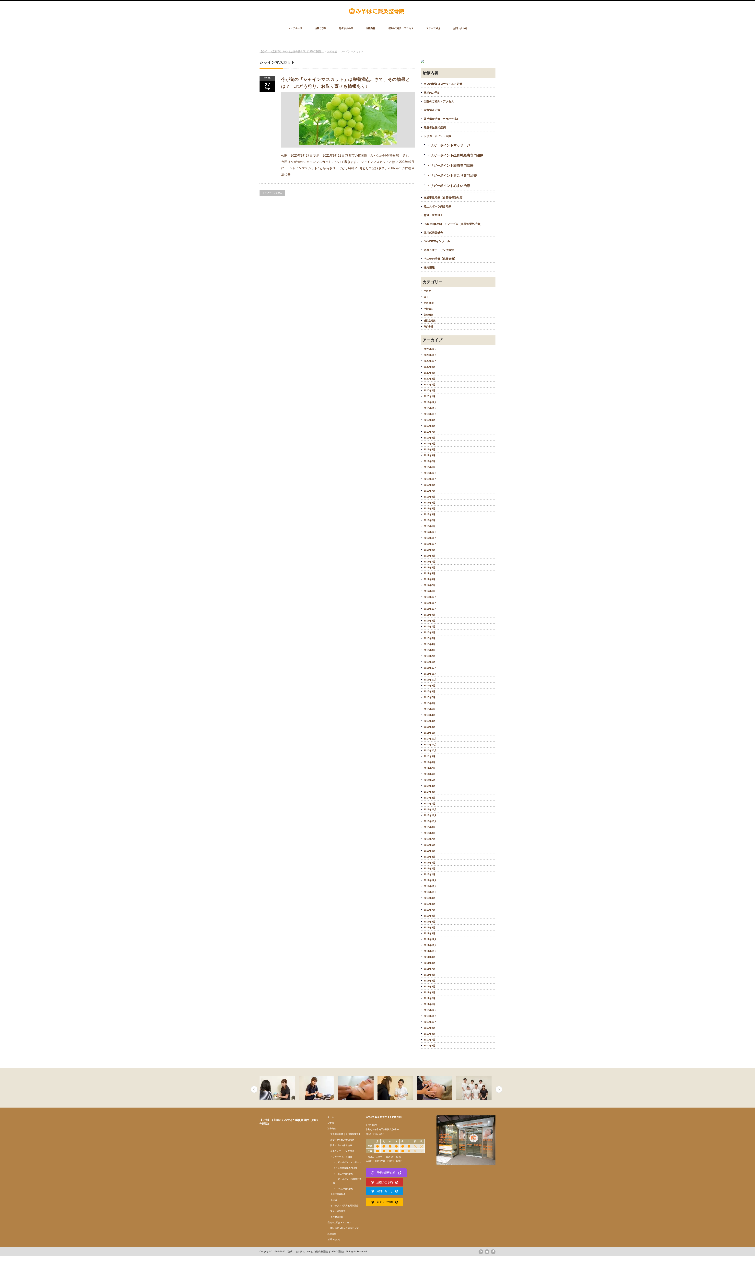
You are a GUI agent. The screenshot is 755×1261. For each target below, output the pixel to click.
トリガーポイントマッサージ (448, 145)
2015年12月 (430, 668)
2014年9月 (429, 756)
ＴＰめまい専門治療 (343, 1188)
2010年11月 (430, 1016)
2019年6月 (429, 437)
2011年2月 (429, 998)
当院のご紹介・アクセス (401, 28)
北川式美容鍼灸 (433, 232)
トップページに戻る (272, 193)
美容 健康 (429, 303)
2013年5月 (429, 850)
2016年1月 (429, 662)
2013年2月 (429, 868)
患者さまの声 (346, 28)
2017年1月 (429, 591)
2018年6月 (429, 496)
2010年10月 (430, 1022)
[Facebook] (493, 1251)
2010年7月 (429, 1039)
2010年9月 (429, 1028)
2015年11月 (430, 673)
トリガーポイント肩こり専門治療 (452, 175)
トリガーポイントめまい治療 (448, 186)
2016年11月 (430, 603)
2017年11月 (430, 538)
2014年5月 (429, 780)
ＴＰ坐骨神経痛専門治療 (345, 1168)
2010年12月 (430, 1010)
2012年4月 (429, 927)
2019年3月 (429, 455)
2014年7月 (429, 768)
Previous (254, 1089)
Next (498, 1089)
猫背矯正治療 (432, 110)
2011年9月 (429, 957)
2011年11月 (430, 945)
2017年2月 (429, 585)
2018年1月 (429, 526)
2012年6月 (429, 915)
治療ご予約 (320, 28)
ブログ (427, 291)
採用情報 (429, 267)
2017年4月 (429, 573)
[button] (386, 1172)
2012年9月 (429, 898)
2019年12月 (430, 402)
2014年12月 (430, 738)
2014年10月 (430, 750)
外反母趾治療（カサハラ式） (441, 118)
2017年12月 (430, 532)
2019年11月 (430, 408)
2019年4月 (429, 449)
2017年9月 (429, 549)
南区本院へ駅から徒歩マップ (344, 1228)
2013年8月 (429, 833)
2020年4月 (429, 378)
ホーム (330, 1117)
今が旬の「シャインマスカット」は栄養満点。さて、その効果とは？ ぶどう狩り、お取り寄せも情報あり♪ (345, 83)
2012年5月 (429, 921)
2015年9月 (429, 685)
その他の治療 (336, 1217)
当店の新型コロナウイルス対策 (443, 83)
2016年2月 (429, 656)
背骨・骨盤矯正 (433, 215)
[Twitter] (487, 1251)
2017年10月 (430, 544)
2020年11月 (430, 355)
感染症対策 (430, 320)
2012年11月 (430, 886)
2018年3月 (429, 514)
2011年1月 (429, 1004)
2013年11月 (430, 815)
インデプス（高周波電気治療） (345, 1205)
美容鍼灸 (428, 314)
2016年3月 (429, 650)
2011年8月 (429, 963)
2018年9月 (429, 485)
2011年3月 (429, 992)
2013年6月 (429, 845)
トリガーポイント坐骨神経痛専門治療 (455, 155)
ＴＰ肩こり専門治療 (343, 1173)
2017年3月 (429, 579)
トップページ (295, 28)
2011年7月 (429, 968)
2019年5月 (429, 443)
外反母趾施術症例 (435, 127)
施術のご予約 (432, 92)
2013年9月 (429, 827)
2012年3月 (429, 933)
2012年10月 (430, 892)
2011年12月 (430, 939)
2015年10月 (430, 679)
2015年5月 (429, 709)
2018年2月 (429, 520)
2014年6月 (429, 774)
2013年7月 (429, 839)
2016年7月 (429, 626)
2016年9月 (429, 614)
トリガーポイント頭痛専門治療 (450, 165)
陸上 (426, 297)
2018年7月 (429, 490)
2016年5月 (429, 638)
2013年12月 (430, 809)
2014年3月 (429, 791)
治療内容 (370, 28)
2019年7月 (429, 431)
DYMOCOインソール (437, 241)
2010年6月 (429, 1045)
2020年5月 (429, 372)
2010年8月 (429, 1033)
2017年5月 (429, 567)
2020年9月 (429, 367)
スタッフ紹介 (433, 28)
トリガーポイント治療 (437, 136)
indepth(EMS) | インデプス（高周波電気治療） (453, 223)
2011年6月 (429, 974)
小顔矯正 (428, 308)
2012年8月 (429, 904)
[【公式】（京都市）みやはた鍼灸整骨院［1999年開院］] (377, 12)
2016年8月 (429, 620)
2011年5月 (429, 980)
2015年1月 (429, 732)
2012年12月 (430, 880)
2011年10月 (430, 951)
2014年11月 (430, 744)
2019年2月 (429, 461)
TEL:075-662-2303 (375, 1134)
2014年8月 (429, 762)
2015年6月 (429, 703)
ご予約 (330, 1123)
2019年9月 (429, 420)
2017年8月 (429, 555)
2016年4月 (429, 644)
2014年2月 (429, 797)
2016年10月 (430, 608)
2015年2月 (429, 727)
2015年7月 (429, 697)
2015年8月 (429, 691)
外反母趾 (428, 326)
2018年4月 (429, 508)
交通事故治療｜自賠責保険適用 (345, 1134)
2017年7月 (429, 561)
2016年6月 (429, 632)
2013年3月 (429, 862)
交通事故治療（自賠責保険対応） (444, 197)
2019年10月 (430, 414)
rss (481, 1251)
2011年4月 (429, 986)
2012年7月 (429, 909)
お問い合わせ (460, 28)
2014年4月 (429, 786)
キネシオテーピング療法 (439, 250)
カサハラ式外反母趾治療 (342, 1139)
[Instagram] (481, 1258)
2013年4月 (429, 856)
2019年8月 (429, 426)
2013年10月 (430, 821)
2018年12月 (430, 473)
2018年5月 (429, 502)
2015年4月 (429, 715)
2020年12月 (430, 349)
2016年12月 (430, 597)
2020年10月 (430, 361)
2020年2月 (429, 390)
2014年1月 (429, 803)
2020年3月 (429, 384)
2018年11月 (430, 479)
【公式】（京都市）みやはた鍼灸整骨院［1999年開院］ (315, 1251)
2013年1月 (429, 874)
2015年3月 (429, 721)
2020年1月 (429, 396)
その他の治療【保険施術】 (440, 258)
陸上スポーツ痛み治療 (437, 206)
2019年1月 (429, 467)
